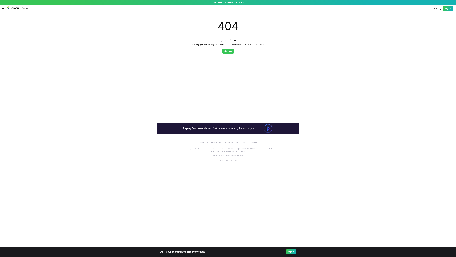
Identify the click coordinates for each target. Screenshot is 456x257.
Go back (228, 51)
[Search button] (439, 8)
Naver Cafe (221, 155)
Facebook (234, 155)
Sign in (448, 8)
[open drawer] (3, 8)
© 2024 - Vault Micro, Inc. (228, 160)
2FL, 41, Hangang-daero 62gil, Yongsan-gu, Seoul (228, 151)
